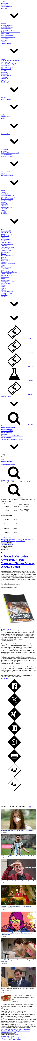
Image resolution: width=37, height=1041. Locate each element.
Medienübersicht (5, 116)
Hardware (3, 257)
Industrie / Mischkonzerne (8, 263)
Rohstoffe (3, 288)
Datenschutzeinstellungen (8, 1034)
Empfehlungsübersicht (7, 35)
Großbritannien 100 (6, 75)
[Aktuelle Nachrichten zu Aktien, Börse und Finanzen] (8, 464)
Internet (3, 265)
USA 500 (3, 70)
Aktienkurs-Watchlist (7, 431)
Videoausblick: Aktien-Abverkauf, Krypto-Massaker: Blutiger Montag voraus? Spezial (18, 561)
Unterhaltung (4, 295)
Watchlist (30, 424)
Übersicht (3, 173)
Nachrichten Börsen (6, 1031)
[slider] (3, 550)
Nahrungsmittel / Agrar (7, 282)
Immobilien (4, 262)
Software (3, 290)
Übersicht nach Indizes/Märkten (10, 60)
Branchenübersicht (6, 99)
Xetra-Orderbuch (14, 1029)
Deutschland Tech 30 (7, 67)
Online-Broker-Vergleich (8, 156)
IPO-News (4, 40)
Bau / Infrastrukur (6, 232)
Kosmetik (3, 270)
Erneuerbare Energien (7, 244)
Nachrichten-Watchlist (7, 429)
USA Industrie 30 (6, 69)
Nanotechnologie (5, 280)
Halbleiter (3, 254)
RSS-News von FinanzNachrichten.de (11, 1039)
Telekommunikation (6, 293)
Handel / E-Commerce (7, 255)
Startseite (3, 1)
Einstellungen (4, 434)
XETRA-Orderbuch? (7, 175)
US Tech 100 (4, 72)
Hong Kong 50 (5, 82)
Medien (3, 115)
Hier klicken (4, 678)
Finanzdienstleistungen (7, 247)
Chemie (3, 237)
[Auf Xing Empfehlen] (14, 720)
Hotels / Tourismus (6, 260)
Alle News (4, 8)
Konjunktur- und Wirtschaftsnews (10, 32)
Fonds (29, 338)
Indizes (3, 59)
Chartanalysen (5, 38)
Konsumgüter (4, 268)
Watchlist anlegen (6, 437)
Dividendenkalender (6, 154)
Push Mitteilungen (6, 542)
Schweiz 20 (4, 77)
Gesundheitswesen (6, 250)
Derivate (30, 366)
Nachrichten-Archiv (10, 1032)
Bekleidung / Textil (6, 234)
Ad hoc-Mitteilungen (7, 27)
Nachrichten (4, 3)
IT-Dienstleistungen (6, 267)
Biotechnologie (5, 236)
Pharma (3, 286)
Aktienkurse (4, 149)
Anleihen (30, 352)
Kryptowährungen (6, 396)
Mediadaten (19, 1034)
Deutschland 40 (5, 62)
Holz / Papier (4, 259)
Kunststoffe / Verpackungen (9, 272)
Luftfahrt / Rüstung (6, 275)
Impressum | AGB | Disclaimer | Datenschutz (13, 1038)
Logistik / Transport (6, 273)
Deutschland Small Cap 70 (8, 64)
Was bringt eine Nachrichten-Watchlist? (12, 436)
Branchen (3, 97)
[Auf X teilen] (14, 706)
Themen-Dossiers (6, 43)
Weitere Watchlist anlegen (8, 427)
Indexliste (3, 192)
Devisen (30, 394)
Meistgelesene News (6, 30)
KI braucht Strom (6, 629)
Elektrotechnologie (6, 242)
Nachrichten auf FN (6, 6)
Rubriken (3, 23)
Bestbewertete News (6, 28)
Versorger (3, 296)
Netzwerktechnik (5, 283)
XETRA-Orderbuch (6, 172)
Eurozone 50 (4, 74)
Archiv (3, 118)
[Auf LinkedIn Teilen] (14, 734)
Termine (3, 42)
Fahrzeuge (4, 245)
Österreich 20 (4, 78)
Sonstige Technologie (7, 291)
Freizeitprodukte (5, 249)
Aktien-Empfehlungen (18, 1031)
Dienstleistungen (5, 239)
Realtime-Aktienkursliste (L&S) (10, 153)
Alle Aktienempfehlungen (8, 37)
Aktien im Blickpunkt (7, 25)
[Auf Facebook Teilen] (14, 692)
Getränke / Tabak (6, 252)
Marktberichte (5, 33)
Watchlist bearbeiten (6, 432)
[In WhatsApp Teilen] (14, 748)
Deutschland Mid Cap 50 (8, 65)
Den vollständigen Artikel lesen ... (10, 584)
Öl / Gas (3, 285)
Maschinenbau (5, 277)
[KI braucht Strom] (18, 627)
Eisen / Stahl (4, 241)
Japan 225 (3, 80)
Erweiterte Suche (5, 134)
